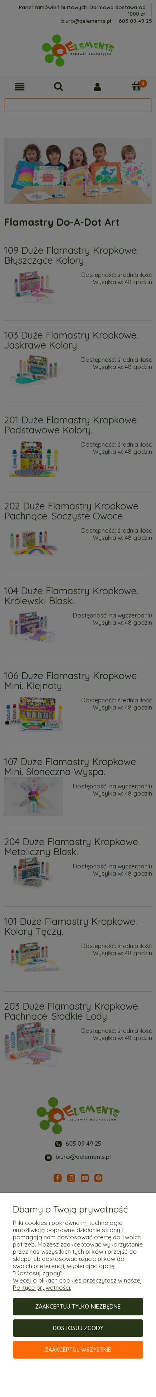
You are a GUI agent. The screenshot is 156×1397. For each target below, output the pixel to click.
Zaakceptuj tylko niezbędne (78, 1306)
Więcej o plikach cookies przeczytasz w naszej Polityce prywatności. (77, 1284)
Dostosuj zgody (78, 1328)
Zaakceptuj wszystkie (78, 1349)
